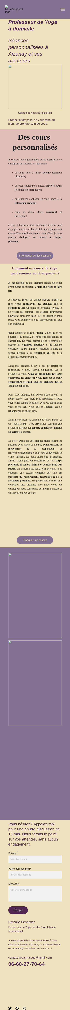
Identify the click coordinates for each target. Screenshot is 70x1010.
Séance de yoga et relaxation (35, 112)
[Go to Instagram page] (24, 1008)
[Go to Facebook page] (17, 1008)
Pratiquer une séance (35, 540)
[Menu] (63, 9)
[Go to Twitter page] (10, 1008)
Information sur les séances (35, 255)
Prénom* (13, 853)
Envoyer (18, 910)
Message (13, 884)
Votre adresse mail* (19, 868)
